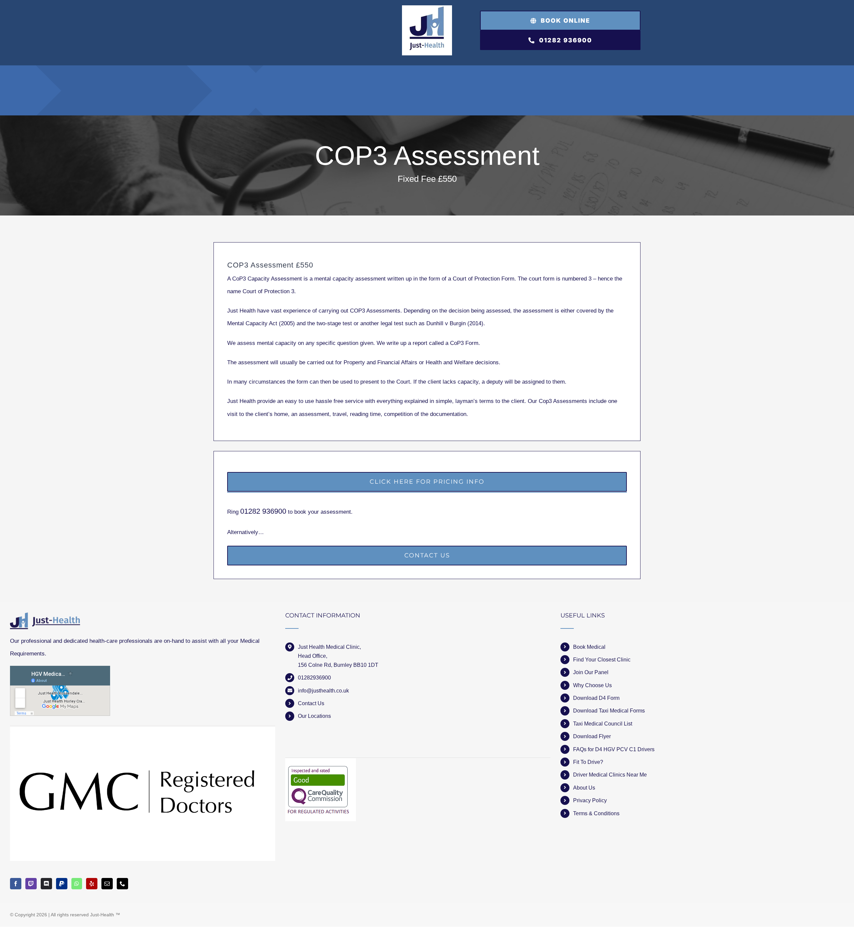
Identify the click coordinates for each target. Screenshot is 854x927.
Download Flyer (592, 736)
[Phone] (122, 883)
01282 (251, 511)
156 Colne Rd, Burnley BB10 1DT (338, 665)
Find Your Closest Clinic (601, 659)
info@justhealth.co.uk (323, 690)
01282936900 (314, 677)
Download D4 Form (596, 698)
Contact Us (311, 703)
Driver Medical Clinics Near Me (610, 775)
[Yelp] (91, 883)
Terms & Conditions (596, 813)
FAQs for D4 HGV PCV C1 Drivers (614, 749)
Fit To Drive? (588, 762)
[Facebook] (15, 883)
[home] (45, 618)
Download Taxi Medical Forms (609, 711)
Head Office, (312, 656)
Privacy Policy (590, 800)
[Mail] (107, 883)
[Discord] (46, 883)
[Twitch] (31, 883)
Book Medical (589, 647)
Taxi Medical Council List (602, 724)
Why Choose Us (592, 685)
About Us (584, 788)
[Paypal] (61, 883)
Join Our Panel (590, 672)
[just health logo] (427, 8)
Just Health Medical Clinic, (329, 647)
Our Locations (314, 716)
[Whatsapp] (76, 883)
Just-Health (102, 914)
